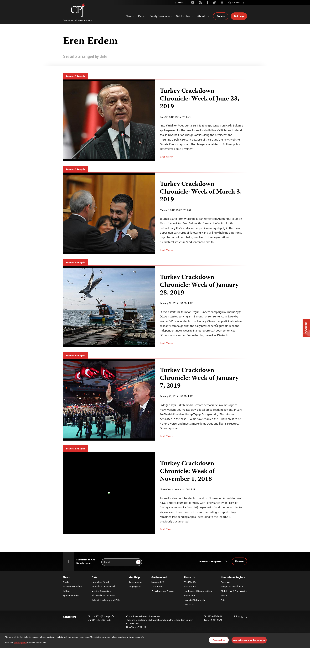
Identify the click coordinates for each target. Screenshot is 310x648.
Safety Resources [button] (160, 16)
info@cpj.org (240, 616)
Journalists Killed (100, 581)
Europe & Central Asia (232, 586)
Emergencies (135, 581)
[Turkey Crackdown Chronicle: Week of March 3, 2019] (109, 213)
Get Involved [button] (183, 16)
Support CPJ (157, 581)
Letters (66, 590)
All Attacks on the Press (103, 595)
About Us (189, 577)
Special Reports (71, 595)
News (66, 577)
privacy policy (20, 642)
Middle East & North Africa (234, 590)
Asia (223, 599)
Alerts (66, 581)
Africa (224, 595)
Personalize (218, 640)
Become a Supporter (210, 561)
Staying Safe (135, 586)
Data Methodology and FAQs (106, 599)
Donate (221, 16)
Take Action (157, 586)
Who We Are (190, 586)
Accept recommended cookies (249, 640)
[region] (155, 640)
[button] (243, 2)
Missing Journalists (101, 590)
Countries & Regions (233, 577)
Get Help (239, 16)
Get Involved (159, 577)
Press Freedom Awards (162, 590)
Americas (225, 581)
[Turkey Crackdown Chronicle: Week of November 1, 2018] (109, 493)
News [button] (129, 16)
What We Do (190, 581)
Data (94, 577)
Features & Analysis (75, 76)
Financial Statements (194, 599)
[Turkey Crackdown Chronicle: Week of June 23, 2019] (109, 120)
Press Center (190, 595)
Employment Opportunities (198, 590)
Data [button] (141, 16)
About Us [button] (203, 16)
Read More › (166, 157)
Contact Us (189, 604)
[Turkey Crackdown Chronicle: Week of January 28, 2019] (109, 306)
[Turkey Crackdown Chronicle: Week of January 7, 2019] (109, 399)
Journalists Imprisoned (103, 586)
